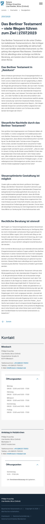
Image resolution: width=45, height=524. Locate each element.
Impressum (5, 516)
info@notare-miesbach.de (16, 368)
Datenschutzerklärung (21, 516)
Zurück (8, 322)
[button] (22, 379)
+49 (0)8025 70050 (21, 363)
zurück (4, 10)
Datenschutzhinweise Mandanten (13, 519)
